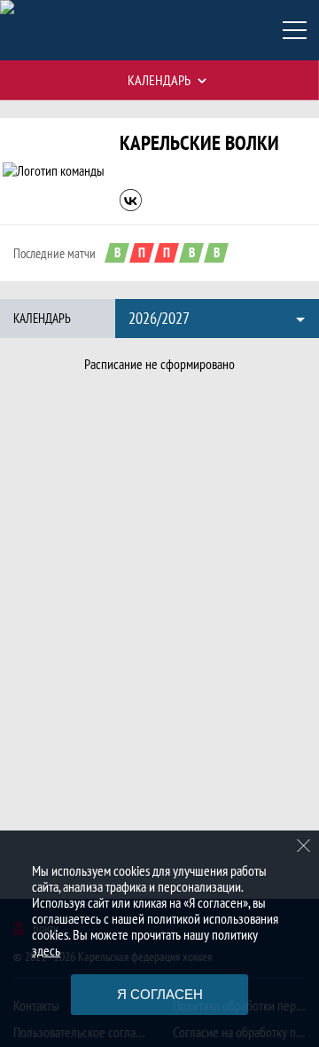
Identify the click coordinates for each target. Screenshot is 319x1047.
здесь (46, 950)
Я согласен (160, 994)
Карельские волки (199, 142)
